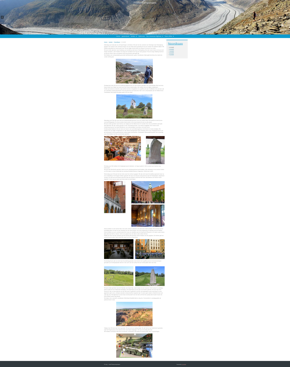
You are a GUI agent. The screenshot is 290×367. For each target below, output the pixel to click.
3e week (171, 51)
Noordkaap (117, 42)
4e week (171, 52)
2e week (171, 49)
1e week (124, 42)
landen (111, 42)
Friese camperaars (145, 2)
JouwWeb (184, 364)
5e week (171, 54)
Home (105, 42)
